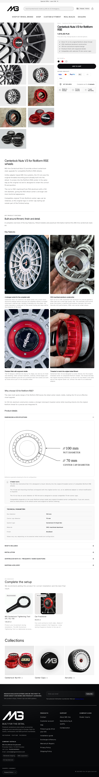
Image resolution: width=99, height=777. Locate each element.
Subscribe (89, 694)
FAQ (41, 725)
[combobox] (50, 8)
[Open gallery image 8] (13, 139)
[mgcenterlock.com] (13, 715)
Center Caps (40, 678)
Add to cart (76, 66)
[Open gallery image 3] (41, 75)
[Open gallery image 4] (13, 96)
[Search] (77, 8)
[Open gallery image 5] (41, 96)
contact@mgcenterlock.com (16, 752)
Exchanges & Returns (48, 739)
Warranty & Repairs (47, 743)
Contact (43, 717)
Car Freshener (41, 617)
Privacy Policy (79, 699)
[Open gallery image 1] (27, 43)
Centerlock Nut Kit (13, 678)
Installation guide (46, 736)
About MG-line (65, 717)
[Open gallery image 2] (13, 75)
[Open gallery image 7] (41, 117)
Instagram (6, 735)
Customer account (47, 721)
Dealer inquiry (85, 717)
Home (59, 23)
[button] (22, 17)
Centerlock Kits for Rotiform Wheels (72, 23)
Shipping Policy (46, 751)
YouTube (15, 735)
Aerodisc (69, 678)
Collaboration (65, 728)
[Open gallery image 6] (13, 117)
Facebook (22, 735)
